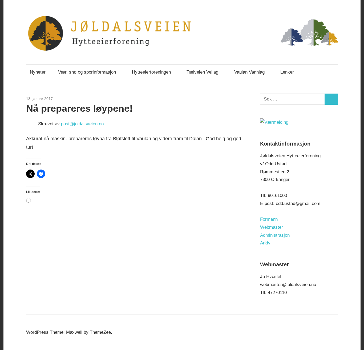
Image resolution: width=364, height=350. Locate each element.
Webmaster (271, 227)
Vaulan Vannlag (249, 72)
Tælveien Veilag (202, 72)
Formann (269, 219)
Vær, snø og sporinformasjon (87, 72)
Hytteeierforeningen (151, 72)
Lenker (287, 72)
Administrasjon (275, 235)
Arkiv (265, 243)
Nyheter (38, 72)
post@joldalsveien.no (82, 123)
